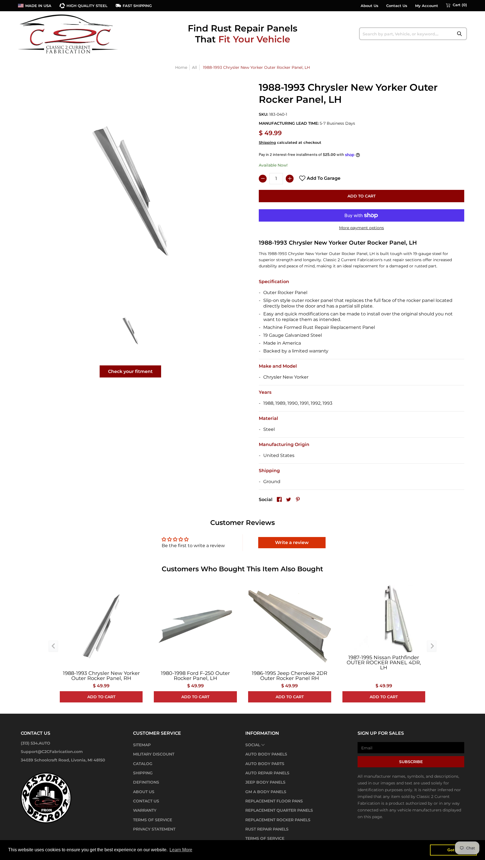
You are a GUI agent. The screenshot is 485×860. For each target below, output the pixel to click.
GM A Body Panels (265, 791)
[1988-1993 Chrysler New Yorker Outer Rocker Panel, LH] (130, 330)
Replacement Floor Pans (274, 801)
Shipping (267, 142)
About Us (369, 6)
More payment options (361, 227)
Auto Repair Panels (267, 772)
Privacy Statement (154, 829)
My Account (426, 6)
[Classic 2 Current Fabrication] (68, 33)
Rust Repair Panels (267, 829)
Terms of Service (152, 819)
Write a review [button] (292, 542)
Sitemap (142, 744)
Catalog (142, 763)
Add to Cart (361, 196)
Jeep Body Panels (265, 782)
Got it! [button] (453, 850)
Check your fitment (130, 371)
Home (181, 67)
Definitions (146, 782)
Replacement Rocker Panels (277, 819)
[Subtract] (263, 179)
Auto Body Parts (264, 763)
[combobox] (413, 33)
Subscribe (411, 761)
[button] (456, 5)
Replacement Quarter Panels (279, 810)
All (194, 67)
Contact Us (396, 6)
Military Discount (153, 754)
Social (252, 744)
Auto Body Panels (266, 754)
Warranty (144, 810)
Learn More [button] (181, 849)
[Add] (290, 179)
